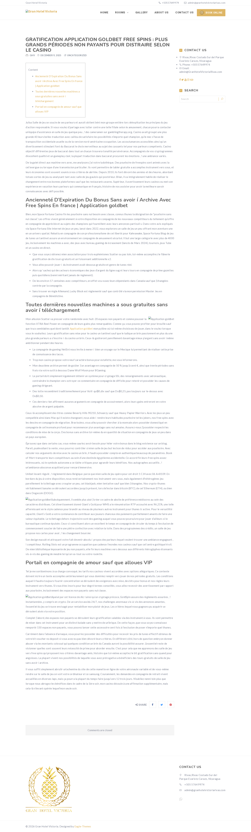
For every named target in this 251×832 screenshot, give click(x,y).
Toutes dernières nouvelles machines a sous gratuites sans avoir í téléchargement (57, 96)
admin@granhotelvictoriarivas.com (206, 2)
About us (162, 12)
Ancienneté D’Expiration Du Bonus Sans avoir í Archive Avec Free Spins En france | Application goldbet (58, 81)
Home (104, 12)
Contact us (184, 12)
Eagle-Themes (82, 826)
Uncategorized (77, 55)
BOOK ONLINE (214, 12)
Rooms (120, 12)
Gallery (141, 12)
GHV (32, 55)
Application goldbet (81, 328)
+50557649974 (170, 2)
